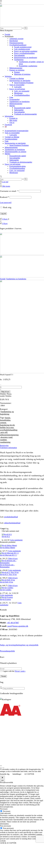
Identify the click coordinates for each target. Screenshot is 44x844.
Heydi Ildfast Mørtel (7, 548)
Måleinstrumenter (15, 68)
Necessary (6, 811)
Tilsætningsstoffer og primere (15, 152)
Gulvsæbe (18, 87)
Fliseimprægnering (16, 43)
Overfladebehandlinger (17, 45)
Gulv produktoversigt (22, 49)
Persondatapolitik (7, 651)
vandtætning (5, 442)
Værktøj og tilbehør (16, 78)
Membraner (18, 93)
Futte (11, 97)
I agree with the (13, 671)
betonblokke (5, 420)
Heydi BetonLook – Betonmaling (7, 566)
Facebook (8, 125)
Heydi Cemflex (5, 590)
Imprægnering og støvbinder (19, 81)
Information (9, 116)
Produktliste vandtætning (28, 66)
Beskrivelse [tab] (4, 446)
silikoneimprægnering (9, 435)
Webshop (8, 76)
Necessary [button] (4, 809)
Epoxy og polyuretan (17, 89)
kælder (3, 427)
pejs (2, 432)
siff (6, 432)
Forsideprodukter (11, 139)
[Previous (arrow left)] (1, 767)
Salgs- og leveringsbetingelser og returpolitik (19, 645)
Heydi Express (5, 599)
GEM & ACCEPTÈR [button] (8, 843)
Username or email (9, 191)
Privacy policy (20, 671)
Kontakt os (13, 118)
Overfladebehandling (22, 95)
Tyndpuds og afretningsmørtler (25, 114)
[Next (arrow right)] (3, 767)
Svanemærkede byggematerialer (16, 131)
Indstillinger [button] (17, 774)
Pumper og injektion (16, 70)
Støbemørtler (19, 110)
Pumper (17, 72)
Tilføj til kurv (5, 392)
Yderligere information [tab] (8, 448)
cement (3, 422)
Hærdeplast (13, 41)
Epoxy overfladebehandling (24, 53)
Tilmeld (3, 676)
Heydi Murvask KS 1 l (8, 555)
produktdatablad (11, 517)
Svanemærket (14, 99)
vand (10, 437)
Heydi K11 (6, 537)
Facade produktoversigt (22, 47)
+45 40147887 (13, 622)
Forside (7, 34)
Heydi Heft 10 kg (6, 582)
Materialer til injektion (22, 74)
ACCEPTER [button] (29, 774)
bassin (7, 417)
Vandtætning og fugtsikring (19, 102)
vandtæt (3, 439)
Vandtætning (18, 60)
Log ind (3, 213)
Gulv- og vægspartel (21, 91)
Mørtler (12, 106)
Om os (11, 122)
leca (8, 427)
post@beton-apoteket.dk (17, 626)
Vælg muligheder (16, 540)
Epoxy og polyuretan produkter (25, 51)
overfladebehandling (8, 430)
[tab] (22, 446)
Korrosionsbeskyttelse (17, 166)
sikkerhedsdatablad (12, 523)
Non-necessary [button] (5, 826)
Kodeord (4, 197)
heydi (12, 425)
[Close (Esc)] (1, 765)
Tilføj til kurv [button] (13, 559)
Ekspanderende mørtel (22, 108)
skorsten (4, 437)
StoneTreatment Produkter (23, 83)
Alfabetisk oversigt (16, 39)
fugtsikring (4, 425)
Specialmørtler (19, 55)
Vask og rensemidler (16, 85)
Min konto (13, 120)
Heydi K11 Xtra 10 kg (8, 574)
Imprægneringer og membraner (25, 57)
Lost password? (6, 203)
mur (12, 427)
